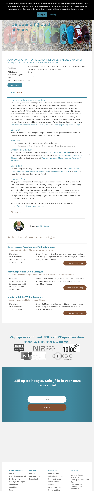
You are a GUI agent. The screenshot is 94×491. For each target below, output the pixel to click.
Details (12, 92)
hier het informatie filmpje (58, 152)
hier (75, 171)
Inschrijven (15, 85)
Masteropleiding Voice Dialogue (25, 297)
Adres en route (54, 487)
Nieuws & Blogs (35, 476)
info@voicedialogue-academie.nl (29, 206)
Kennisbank (33, 479)
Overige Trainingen (17, 482)
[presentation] (90, 154)
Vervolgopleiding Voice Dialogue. (68, 125)
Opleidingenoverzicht (18, 476)
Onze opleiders (54, 479)
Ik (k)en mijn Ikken (60, 171)
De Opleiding (14, 479)
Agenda (32, 473)
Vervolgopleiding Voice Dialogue (25, 271)
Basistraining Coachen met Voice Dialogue (29, 125)
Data (19, 92)
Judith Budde (43, 226)
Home (11, 473)
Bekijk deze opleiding (75, 263)
